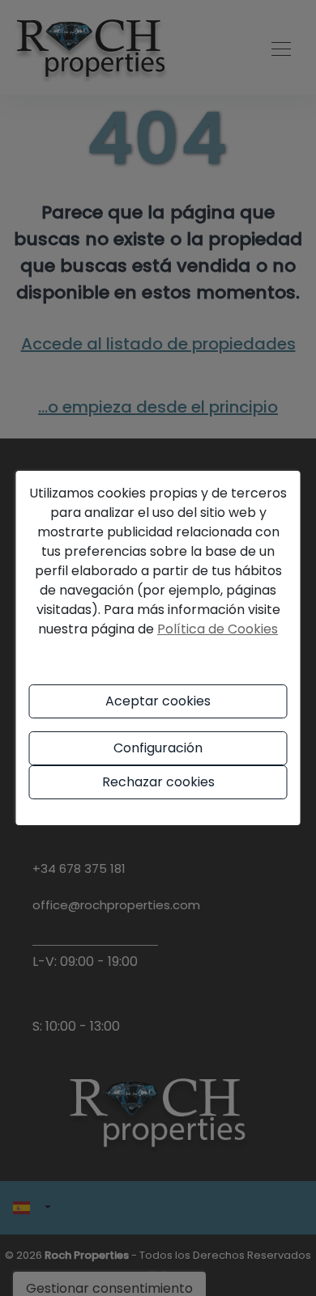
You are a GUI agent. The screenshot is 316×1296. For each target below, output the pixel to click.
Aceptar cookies (158, 701)
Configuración (158, 748)
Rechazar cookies (158, 782)
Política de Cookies (217, 629)
